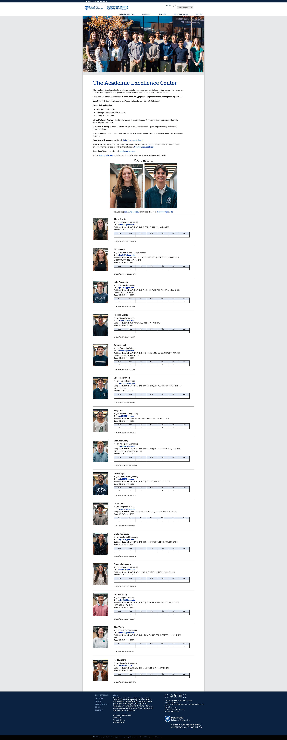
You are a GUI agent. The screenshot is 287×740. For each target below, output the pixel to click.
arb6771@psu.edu (126, 225)
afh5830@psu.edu (126, 351)
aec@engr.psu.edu (127, 151)
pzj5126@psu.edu (126, 416)
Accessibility (117, 717)
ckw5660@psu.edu (127, 600)
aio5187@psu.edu (126, 479)
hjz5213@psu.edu (126, 665)
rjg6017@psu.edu (126, 320)
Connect (199, 14)
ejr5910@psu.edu (126, 539)
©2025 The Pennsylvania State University (105, 737)
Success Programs (126, 14)
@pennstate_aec (106, 155)
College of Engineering (100, 1)
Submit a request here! (132, 140)
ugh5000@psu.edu (165, 212)
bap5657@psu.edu (131, 212)
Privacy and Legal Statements (122, 715)
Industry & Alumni (181, 14)
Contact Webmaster (156, 737)
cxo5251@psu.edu (127, 509)
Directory (168, 5)
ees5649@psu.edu (127, 570)
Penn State (88, 1)
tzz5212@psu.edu (126, 633)
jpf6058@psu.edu (126, 288)
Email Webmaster (118, 722)
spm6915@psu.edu (127, 446)
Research (162, 14)
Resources (146, 14)
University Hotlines (119, 720)
